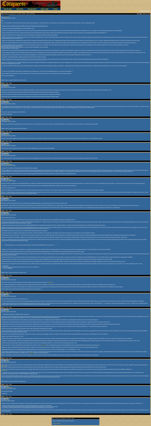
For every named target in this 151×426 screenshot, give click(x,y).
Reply (7, 83)
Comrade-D (8, 387)
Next (149, 13)
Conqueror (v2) (133, 11)
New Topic (19, 13)
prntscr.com (50, 282)
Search (23, 13)
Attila (7, 102)
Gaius (7, 399)
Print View (32, 13)
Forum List (6, 13)
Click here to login (56, 423)
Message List (13, 13)
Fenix (7, 17)
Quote (10, 83)
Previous (145, 13)
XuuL (7, 86)
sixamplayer (9, 164)
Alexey (7, 120)
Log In (28, 13)
